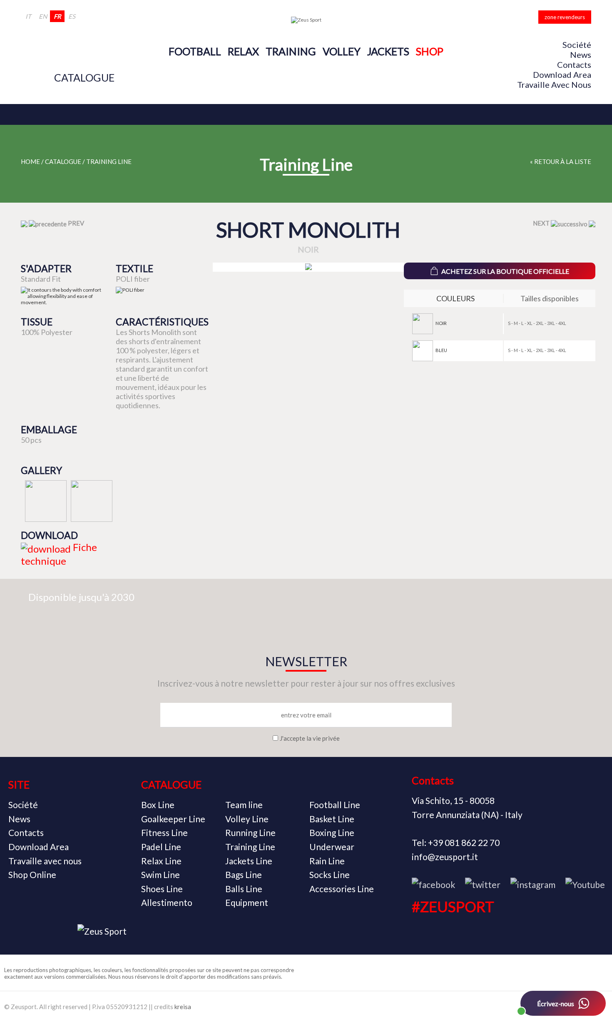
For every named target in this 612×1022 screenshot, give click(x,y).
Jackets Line (248, 861)
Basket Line (331, 819)
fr (57, 16)
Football (195, 51)
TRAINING (291, 51)
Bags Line (243, 874)
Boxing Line (331, 832)
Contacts (574, 64)
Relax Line (161, 861)
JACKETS (388, 51)
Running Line (250, 832)
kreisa (182, 1006)
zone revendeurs (565, 17)
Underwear (331, 846)
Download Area (562, 74)
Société (576, 45)
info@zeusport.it (445, 856)
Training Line (109, 161)
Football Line (334, 804)
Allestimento (166, 902)
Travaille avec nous (554, 84)
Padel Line (161, 846)
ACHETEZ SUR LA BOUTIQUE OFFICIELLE (505, 271)
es (71, 16)
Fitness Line (164, 832)
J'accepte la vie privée (310, 738)
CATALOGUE (84, 77)
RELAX (243, 51)
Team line (244, 804)
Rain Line (327, 861)
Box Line (157, 804)
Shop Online (32, 874)
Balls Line (243, 888)
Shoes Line (162, 888)
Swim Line (160, 874)
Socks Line (329, 874)
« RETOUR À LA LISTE (560, 161)
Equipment (246, 902)
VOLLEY (342, 51)
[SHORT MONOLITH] (308, 267)
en (43, 16)
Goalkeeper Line (173, 819)
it (28, 16)
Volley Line (247, 819)
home (30, 161)
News (580, 55)
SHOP (429, 51)
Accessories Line (341, 888)
